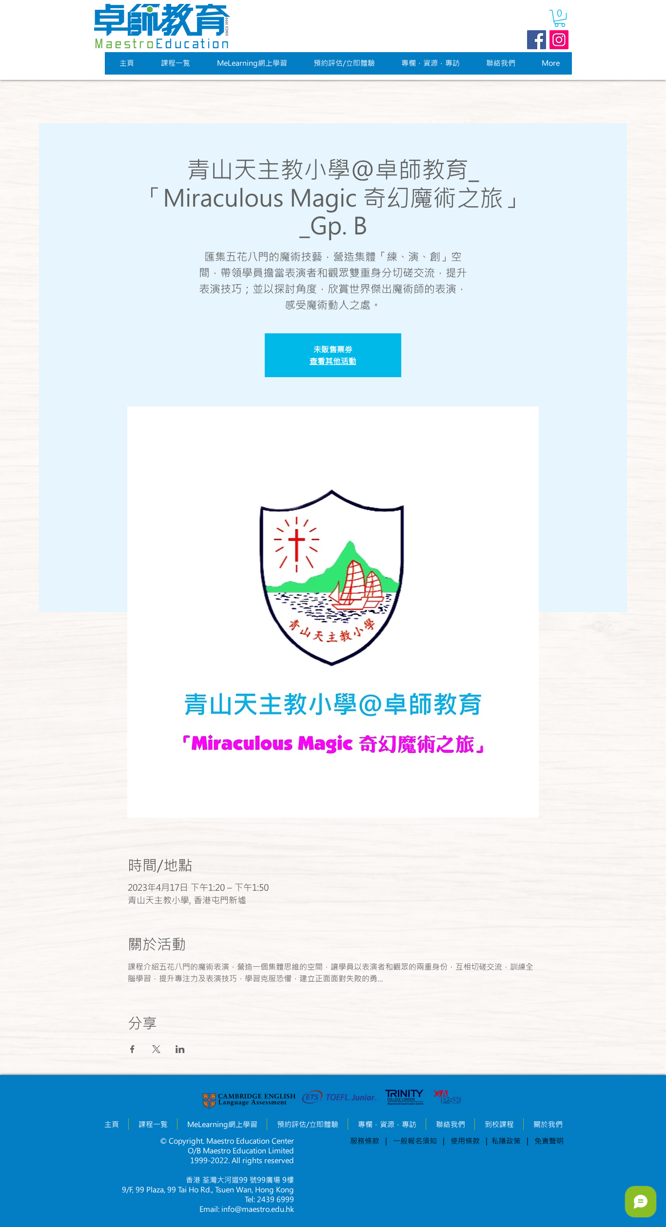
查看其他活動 (333, 361)
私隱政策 (509, 1141)
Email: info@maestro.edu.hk (246, 1209)
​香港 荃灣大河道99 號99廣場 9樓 (240, 1180)
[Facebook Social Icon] (536, 39)
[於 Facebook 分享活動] (132, 1049)
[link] (559, 18)
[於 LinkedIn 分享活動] (180, 1049)
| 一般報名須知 (411, 1141)
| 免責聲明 (545, 1141)
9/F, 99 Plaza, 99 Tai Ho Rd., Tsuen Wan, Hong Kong (208, 1189)
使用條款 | (467, 1141)
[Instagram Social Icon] (558, 39)
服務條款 (364, 1141)
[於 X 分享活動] (156, 1049)
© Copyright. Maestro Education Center (227, 1141)
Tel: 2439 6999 (269, 1199)
